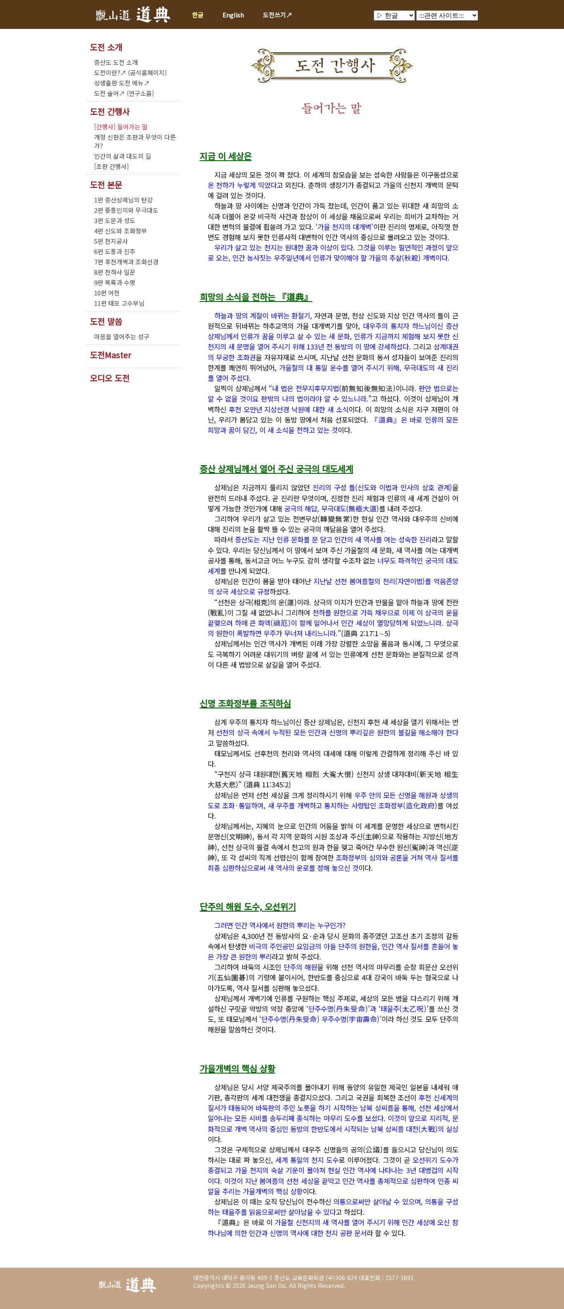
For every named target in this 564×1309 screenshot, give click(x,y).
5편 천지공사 (111, 241)
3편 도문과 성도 (114, 220)
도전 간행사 (110, 111)
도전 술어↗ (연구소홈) (124, 93)
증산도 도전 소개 (116, 62)
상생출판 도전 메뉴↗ (122, 82)
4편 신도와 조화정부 (120, 230)
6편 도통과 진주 (114, 251)
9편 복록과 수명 (114, 282)
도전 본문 (106, 184)
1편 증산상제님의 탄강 (123, 199)
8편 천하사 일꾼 (114, 272)
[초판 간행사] (111, 166)
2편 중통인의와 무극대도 (126, 210)
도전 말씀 (106, 321)
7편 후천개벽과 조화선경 (126, 261)
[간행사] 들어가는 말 (121, 126)
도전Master (110, 355)
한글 (198, 14)
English (233, 14)
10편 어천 (107, 292)
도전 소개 (106, 47)
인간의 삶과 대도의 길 (122, 156)
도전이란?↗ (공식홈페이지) (130, 72)
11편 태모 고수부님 (119, 303)
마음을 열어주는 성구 (121, 336)
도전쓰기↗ (277, 14)
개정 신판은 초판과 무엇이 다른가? (135, 141)
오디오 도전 (110, 378)
